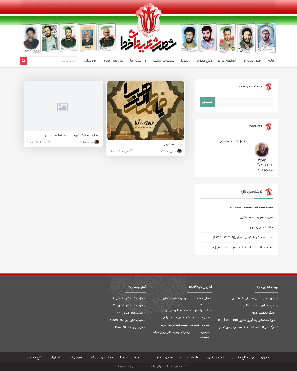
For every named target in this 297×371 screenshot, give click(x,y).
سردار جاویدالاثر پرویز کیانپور (170, 332)
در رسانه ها (138, 60)
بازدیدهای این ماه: (130, 320)
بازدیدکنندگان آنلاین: (128, 298)
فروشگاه (90, 60)
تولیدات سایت (163, 60)
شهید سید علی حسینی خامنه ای (251, 207)
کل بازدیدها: (134, 327)
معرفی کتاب (74, 357)
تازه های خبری (113, 60)
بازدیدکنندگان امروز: (129, 305)
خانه (271, 60)
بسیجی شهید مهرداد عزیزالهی (180, 317)
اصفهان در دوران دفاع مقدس (215, 60)
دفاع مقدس (35, 357)
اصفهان (55, 357)
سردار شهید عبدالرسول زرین (178, 325)
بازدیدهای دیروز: (131, 313)
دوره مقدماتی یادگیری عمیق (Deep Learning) (243, 237)
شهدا (184, 60)
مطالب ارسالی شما (101, 357)
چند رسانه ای (251, 60)
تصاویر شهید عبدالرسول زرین (181, 310)
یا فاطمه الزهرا (173, 144)
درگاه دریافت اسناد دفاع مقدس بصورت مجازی (242, 247)
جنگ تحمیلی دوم (261, 227)
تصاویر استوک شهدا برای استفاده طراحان (72, 135)
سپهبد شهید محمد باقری (256, 217)
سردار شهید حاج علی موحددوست (168, 298)
